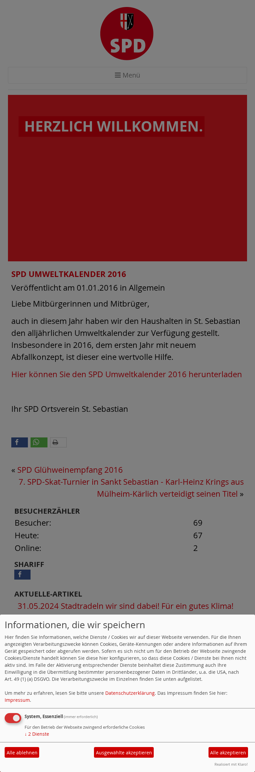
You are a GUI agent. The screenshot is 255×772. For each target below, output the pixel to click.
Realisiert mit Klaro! (231, 764)
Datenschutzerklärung (130, 693)
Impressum (17, 700)
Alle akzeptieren (228, 752)
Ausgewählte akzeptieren (124, 752)
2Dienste (37, 734)
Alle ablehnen (22, 752)
